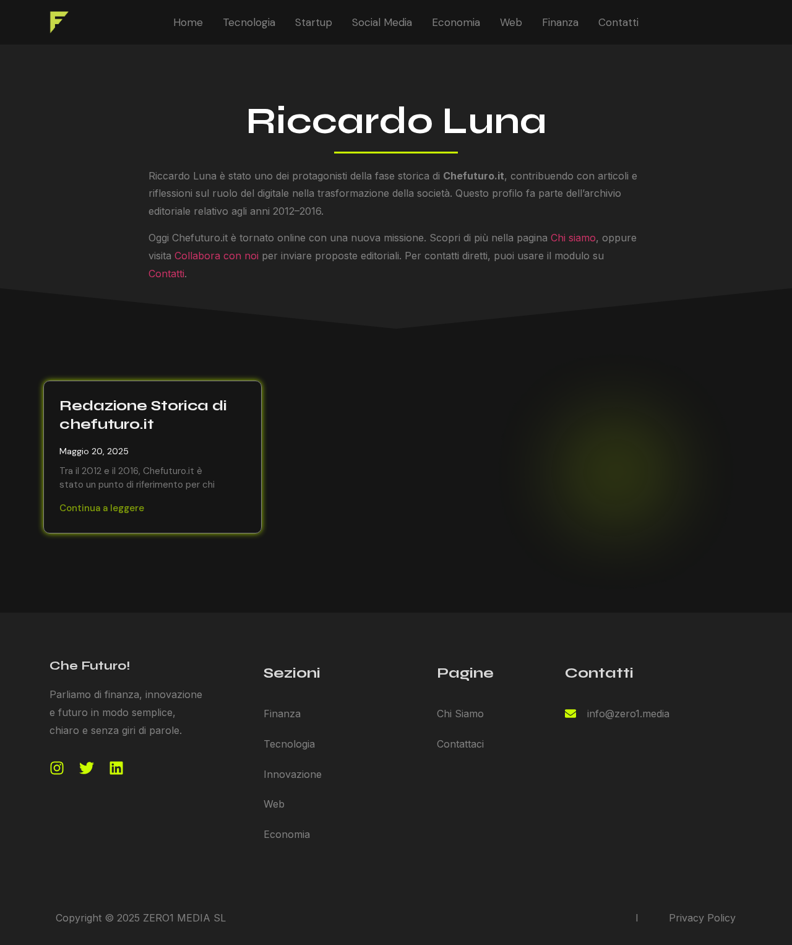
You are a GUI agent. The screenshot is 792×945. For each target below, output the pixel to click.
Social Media (382, 22)
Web (511, 22)
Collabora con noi (216, 255)
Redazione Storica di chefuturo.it (143, 415)
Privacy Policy (702, 918)
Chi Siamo (460, 713)
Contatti (618, 22)
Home (188, 22)
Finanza (560, 22)
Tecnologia (249, 22)
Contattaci (460, 744)
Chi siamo (573, 237)
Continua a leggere (101, 508)
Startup (313, 22)
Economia (456, 22)
